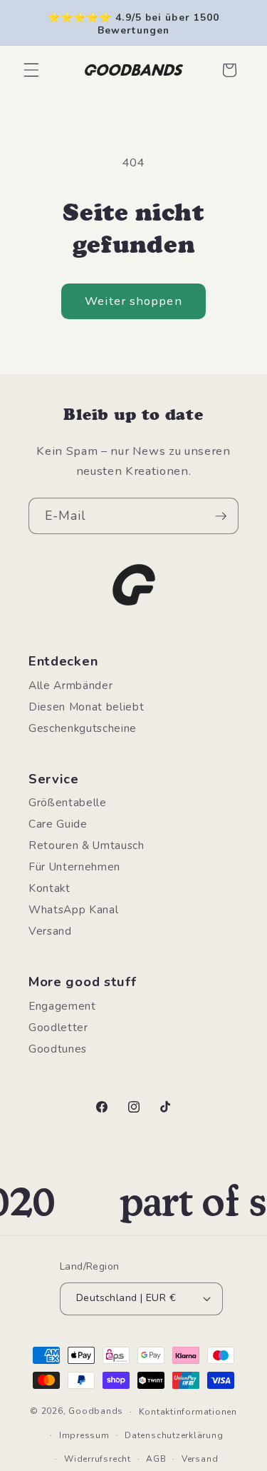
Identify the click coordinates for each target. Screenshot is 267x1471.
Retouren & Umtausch (86, 845)
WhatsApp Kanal (73, 909)
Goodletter (58, 1027)
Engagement (62, 1005)
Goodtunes (57, 1048)
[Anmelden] (221, 516)
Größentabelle (67, 802)
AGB (156, 1459)
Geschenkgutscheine (82, 728)
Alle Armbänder (70, 685)
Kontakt (49, 887)
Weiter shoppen (133, 301)
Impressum (84, 1435)
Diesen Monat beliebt (86, 706)
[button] (31, 70)
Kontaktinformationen (188, 1411)
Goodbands (95, 1411)
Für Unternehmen (74, 866)
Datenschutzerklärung (174, 1435)
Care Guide (58, 823)
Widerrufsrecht (97, 1459)
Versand (50, 930)
